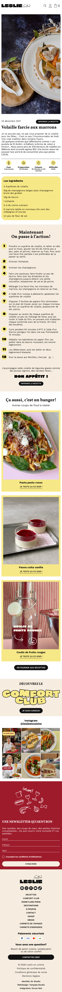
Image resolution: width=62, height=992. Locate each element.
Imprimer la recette (48, 122)
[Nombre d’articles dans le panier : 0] (55, 6)
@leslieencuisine (31, 723)
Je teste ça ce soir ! (31, 486)
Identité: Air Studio (31, 981)
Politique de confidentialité (31, 968)
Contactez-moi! (31, 957)
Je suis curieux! (31, 710)
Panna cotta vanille (31, 567)
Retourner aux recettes (31, 667)
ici (50, 357)
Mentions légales (31, 976)
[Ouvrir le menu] (59, 6)
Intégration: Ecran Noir (31, 988)
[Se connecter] (50, 6)
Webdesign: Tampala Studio (31, 985)
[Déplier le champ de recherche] (45, 6)
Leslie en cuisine (35, 964)
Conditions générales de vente (31, 972)
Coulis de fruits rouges (31, 652)
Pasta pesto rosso (31, 482)
